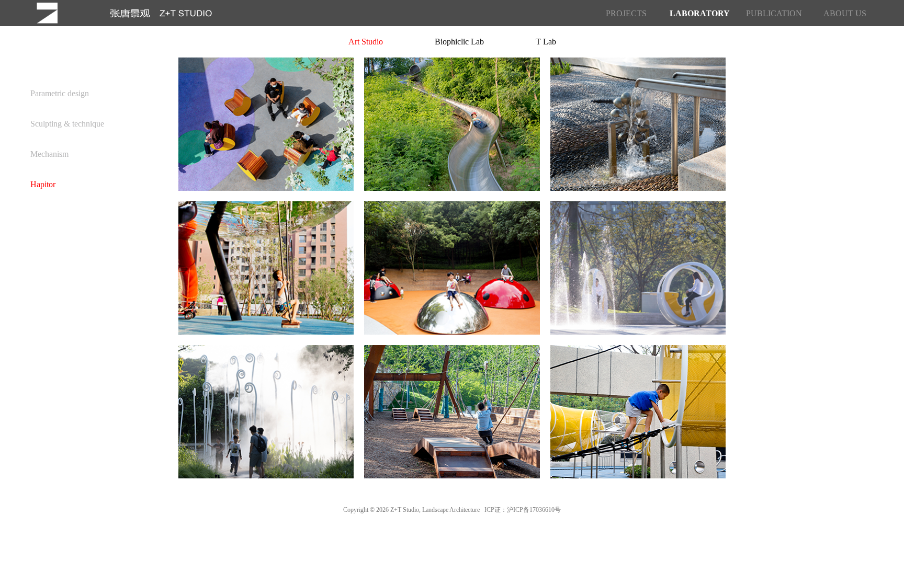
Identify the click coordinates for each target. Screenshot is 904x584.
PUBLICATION (773, 13)
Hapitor (42, 184)
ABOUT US (844, 13)
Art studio (365, 41)
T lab (546, 41)
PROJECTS (626, 13)
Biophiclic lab (459, 41)
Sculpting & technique (67, 123)
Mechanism (49, 154)
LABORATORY (697, 13)
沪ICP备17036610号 (534, 509)
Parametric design (59, 93)
